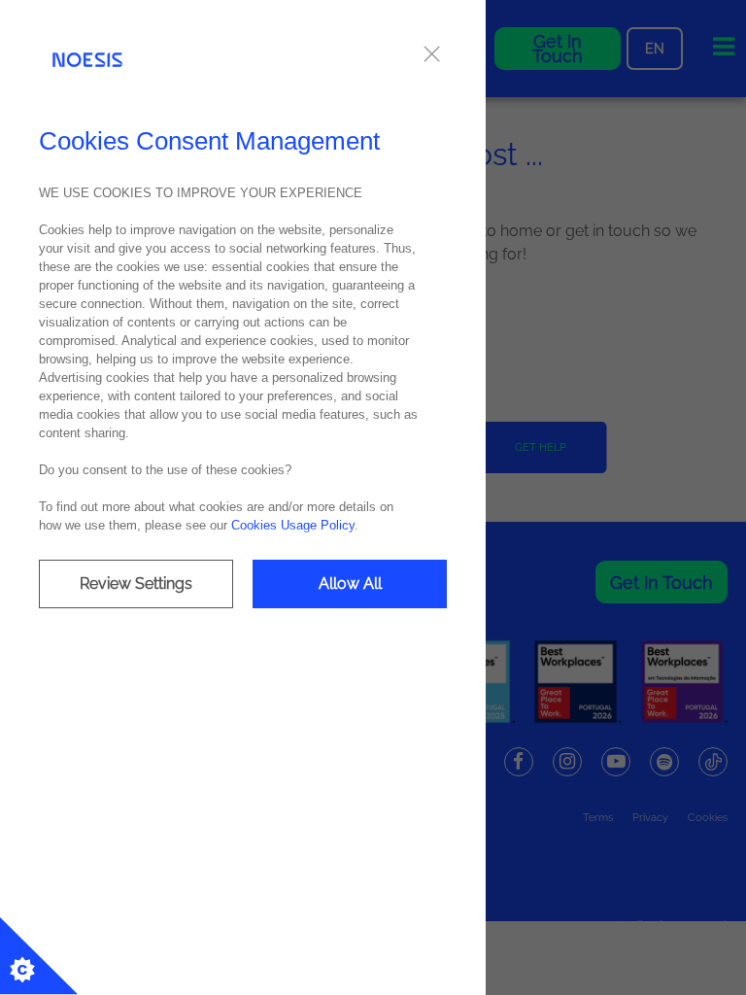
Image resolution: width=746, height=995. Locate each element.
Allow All (350, 583)
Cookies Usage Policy (293, 525)
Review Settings (136, 583)
